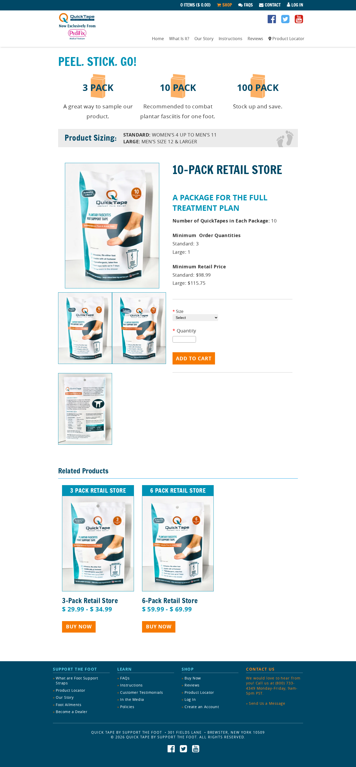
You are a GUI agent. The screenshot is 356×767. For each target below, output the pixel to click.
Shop (227, 5)
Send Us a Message (267, 703)
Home (158, 38)
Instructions (230, 38)
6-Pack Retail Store (170, 600)
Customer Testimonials (141, 692)
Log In (297, 5)
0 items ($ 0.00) (195, 5)
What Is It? (179, 38)
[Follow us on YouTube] (299, 21)
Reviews (255, 38)
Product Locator (288, 38)
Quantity (184, 331)
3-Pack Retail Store (90, 600)
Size (178, 311)
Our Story (203, 38)
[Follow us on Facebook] (272, 21)
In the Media (132, 699)
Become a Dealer (71, 711)
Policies (127, 706)
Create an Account (202, 706)
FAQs (248, 5)
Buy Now (79, 626)
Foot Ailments (68, 704)
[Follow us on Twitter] (285, 21)
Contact (273, 5)
